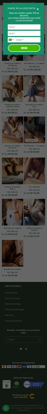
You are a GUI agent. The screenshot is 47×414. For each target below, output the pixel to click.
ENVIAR (24, 48)
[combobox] (11, 39)
